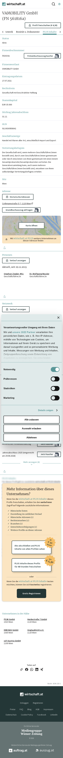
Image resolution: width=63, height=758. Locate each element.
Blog (29, 709)
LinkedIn (53, 714)
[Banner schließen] (58, 317)
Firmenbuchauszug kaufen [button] (40, 56)
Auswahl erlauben (31, 428)
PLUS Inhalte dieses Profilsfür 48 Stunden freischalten (33, 563)
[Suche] (53, 4)
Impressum (48, 709)
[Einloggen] (59, 4)
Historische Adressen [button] (20, 197)
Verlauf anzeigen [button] (18, 260)
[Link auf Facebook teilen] (26, 670)
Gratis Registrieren (31, 593)
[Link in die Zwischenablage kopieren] (21, 670)
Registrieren (38, 703)
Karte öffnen (31, 225)
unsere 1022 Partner (23, 332)
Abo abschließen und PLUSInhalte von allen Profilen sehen (33, 545)
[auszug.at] (45, 752)
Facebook (41, 714)
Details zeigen (45, 410)
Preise (12, 709)
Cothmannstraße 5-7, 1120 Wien (16, 203)
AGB (37, 709)
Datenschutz (11, 714)
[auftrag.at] (18, 751)
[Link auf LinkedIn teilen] (36, 670)
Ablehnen (31, 437)
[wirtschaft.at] (13, 4)
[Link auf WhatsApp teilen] (31, 670)
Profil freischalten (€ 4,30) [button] (44, 25)
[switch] (55, 378)
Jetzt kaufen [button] (47, 444)
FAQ (21, 709)
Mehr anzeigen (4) (31, 462)
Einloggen (24, 703)
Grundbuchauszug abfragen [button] (19, 210)
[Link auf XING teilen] (41, 670)
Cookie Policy (27, 714)
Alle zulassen (31, 419)
